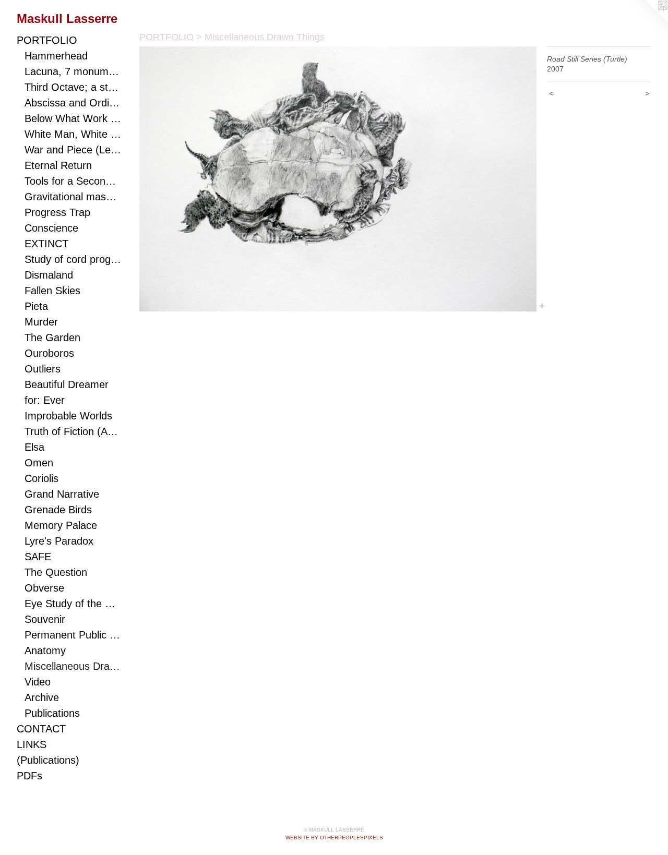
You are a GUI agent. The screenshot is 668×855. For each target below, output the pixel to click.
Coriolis (41, 478)
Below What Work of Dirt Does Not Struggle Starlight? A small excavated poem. (73, 118)
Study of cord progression (73, 259)
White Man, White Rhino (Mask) (73, 134)
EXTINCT (46, 243)
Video (38, 682)
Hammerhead (56, 56)
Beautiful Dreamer (67, 384)
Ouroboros (49, 353)
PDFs (29, 775)
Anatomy (45, 650)
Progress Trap (57, 212)
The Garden (52, 337)
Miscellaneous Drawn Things (73, 666)
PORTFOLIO (47, 40)
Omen (39, 462)
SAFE (38, 556)
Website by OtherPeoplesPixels (334, 837)
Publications (52, 713)
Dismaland (49, 275)
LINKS (31, 744)
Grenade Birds (58, 509)
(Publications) (48, 760)
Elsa (34, 447)
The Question (56, 572)
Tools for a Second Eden (73, 181)
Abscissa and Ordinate (73, 103)
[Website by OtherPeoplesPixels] (647, 21)
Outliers (43, 369)
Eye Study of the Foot (73, 603)
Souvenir (45, 619)
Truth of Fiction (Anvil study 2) (73, 431)
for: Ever (45, 400)
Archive (42, 697)
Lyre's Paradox (59, 541)
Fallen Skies (52, 290)
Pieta (36, 306)
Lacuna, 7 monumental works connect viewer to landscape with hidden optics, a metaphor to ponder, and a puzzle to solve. (73, 71)
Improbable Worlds (68, 416)
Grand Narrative (62, 494)
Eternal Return (58, 165)
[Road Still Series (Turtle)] (337, 178)
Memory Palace (61, 525)
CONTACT (41, 728)
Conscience (51, 228)
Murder (41, 322)
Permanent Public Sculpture (73, 635)
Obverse (44, 588)
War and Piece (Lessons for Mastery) (73, 149)
